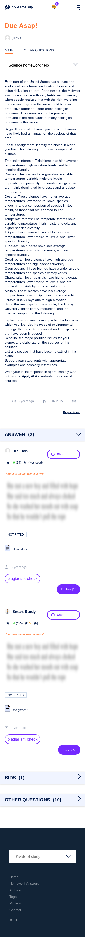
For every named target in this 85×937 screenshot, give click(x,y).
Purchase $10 (68, 589)
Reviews (15, 903)
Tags (13, 897)
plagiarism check (23, 578)
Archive (15, 890)
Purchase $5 (69, 750)
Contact (15, 910)
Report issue (71, 412)
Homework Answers (24, 883)
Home (13, 877)
